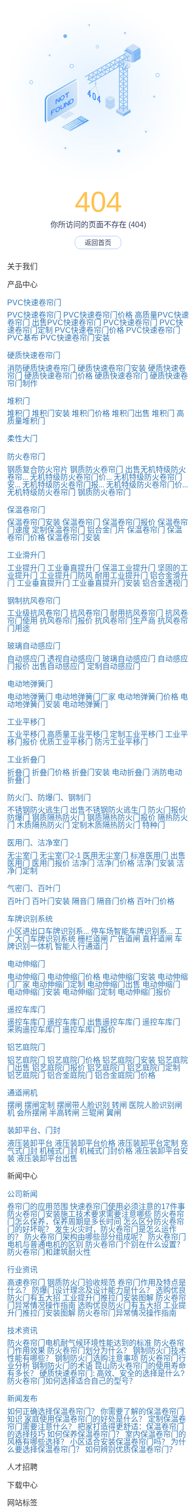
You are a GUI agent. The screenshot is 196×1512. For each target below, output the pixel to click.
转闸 (119, 1105)
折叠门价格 (51, 772)
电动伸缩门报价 (144, 992)
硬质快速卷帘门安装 (112, 368)
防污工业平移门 (121, 742)
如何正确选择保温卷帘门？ (52, 1411)
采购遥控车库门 (33, 1030)
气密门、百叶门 (33, 888)
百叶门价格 (156, 901)
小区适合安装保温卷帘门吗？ (119, 1442)
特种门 (153, 825)
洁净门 (83, 863)
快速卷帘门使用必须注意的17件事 (127, 1206)
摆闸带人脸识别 (83, 1105)
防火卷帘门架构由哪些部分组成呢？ (85, 1237)
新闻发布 (22, 1399)
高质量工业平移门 (77, 734)
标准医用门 (149, 856)
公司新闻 (22, 1194)
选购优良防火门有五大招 (119, 1305)
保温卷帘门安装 (33, 522)
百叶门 (18, 901)
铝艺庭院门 (26, 1047)
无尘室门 (22, 856)
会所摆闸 (32, 1113)
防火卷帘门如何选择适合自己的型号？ (72, 1381)
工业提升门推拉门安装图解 (108, 1298)
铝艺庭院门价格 (73, 1060)
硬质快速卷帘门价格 (58, 376)
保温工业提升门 (129, 568)
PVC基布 (23, 338)
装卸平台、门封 (33, 1130)
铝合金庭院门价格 (125, 1075)
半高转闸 (64, 1113)
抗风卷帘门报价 (66, 621)
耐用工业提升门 (121, 576)
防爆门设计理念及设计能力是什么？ (93, 1290)
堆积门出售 (131, 413)
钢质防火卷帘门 (96, 469)
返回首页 (98, 242)
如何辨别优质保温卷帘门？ (130, 1449)
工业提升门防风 (66, 576)
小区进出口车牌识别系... (48, 931)
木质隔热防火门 (43, 825)
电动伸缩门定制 (58, 984)
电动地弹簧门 (30, 684)
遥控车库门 (26, 1010)
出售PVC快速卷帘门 (66, 323)
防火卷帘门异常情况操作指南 (127, 1313)
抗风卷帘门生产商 (125, 621)
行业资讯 (22, 1270)
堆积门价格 (91, 413)
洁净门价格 (116, 863)
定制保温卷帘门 (58, 530)
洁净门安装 (156, 863)
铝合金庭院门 (70, 1075)
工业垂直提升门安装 (106, 583)
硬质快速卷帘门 (33, 355)
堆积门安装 (51, 413)
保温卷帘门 (26, 510)
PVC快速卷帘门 (34, 303)
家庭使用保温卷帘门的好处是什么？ (85, 1419)
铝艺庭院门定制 (153, 1068)
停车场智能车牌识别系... (132, 931)
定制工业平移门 (136, 734)
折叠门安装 (91, 772)
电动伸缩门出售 (113, 984)
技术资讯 (22, 1331)
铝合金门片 (106, 530)
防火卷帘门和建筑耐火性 (49, 1252)
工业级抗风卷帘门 (37, 613)
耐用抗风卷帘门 (136, 613)
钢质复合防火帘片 (37, 469)
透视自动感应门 (73, 659)
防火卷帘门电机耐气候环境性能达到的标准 (79, 1343)
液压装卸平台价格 (85, 1143)
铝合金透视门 (165, 583)
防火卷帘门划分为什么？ (89, 1351)
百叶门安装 (51, 901)
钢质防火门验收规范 (81, 1283)
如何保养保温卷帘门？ (85, 1434)
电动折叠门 (131, 772)
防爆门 (18, 818)
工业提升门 (26, 568)
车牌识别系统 (30, 919)
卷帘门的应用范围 (37, 1206)
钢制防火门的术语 (62, 1366)
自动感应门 (26, 659)
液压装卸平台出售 (47, 1158)
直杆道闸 (157, 939)
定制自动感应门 (113, 666)
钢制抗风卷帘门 (33, 601)
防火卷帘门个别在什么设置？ (134, 1245)
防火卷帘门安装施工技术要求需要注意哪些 (79, 1214)
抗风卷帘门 (89, 613)
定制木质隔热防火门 (106, 825)
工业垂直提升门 (73, 568)
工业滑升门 (26, 555)
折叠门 (18, 772)
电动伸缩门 (26, 964)
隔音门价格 (116, 901)
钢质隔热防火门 (58, 818)
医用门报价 (51, 863)
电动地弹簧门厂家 (85, 697)
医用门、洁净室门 (37, 843)
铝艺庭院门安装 (129, 1060)
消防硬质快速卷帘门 (41, 368)
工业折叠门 (26, 760)
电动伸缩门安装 (129, 977)
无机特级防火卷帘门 (41, 492)
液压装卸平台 (30, 1143)
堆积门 (18, 401)
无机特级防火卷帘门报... (63, 485)
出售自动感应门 (58, 666)
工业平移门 (26, 722)
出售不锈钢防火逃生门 (108, 810)
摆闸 (14, 1105)
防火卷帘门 (26, 457)
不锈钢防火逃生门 (37, 810)
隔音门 (83, 901)
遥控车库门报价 (89, 1030)
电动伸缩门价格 (73, 977)
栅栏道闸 (93, 939)
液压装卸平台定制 (148, 1143)
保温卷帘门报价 (129, 522)
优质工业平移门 (66, 742)
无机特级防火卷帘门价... (71, 477)
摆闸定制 (39, 1105)
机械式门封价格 (106, 1151)
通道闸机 (22, 1093)
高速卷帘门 (26, 1283)
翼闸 (113, 1113)
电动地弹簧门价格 (148, 697)
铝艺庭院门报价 (58, 1068)
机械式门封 (58, 1151)
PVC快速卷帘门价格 (98, 315)
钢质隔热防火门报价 (121, 818)
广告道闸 (125, 939)
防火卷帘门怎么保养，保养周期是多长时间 (95, 1218)
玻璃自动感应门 (33, 646)
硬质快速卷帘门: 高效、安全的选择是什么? (112, 1373)
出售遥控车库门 (113, 1022)
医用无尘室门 (105, 856)
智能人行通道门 (81, 946)
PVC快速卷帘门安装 (75, 338)
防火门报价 (167, 810)
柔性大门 (22, 439)
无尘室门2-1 (60, 856)
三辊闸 (92, 1113)
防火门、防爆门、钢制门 (49, 798)
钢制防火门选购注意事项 (96, 1358)
